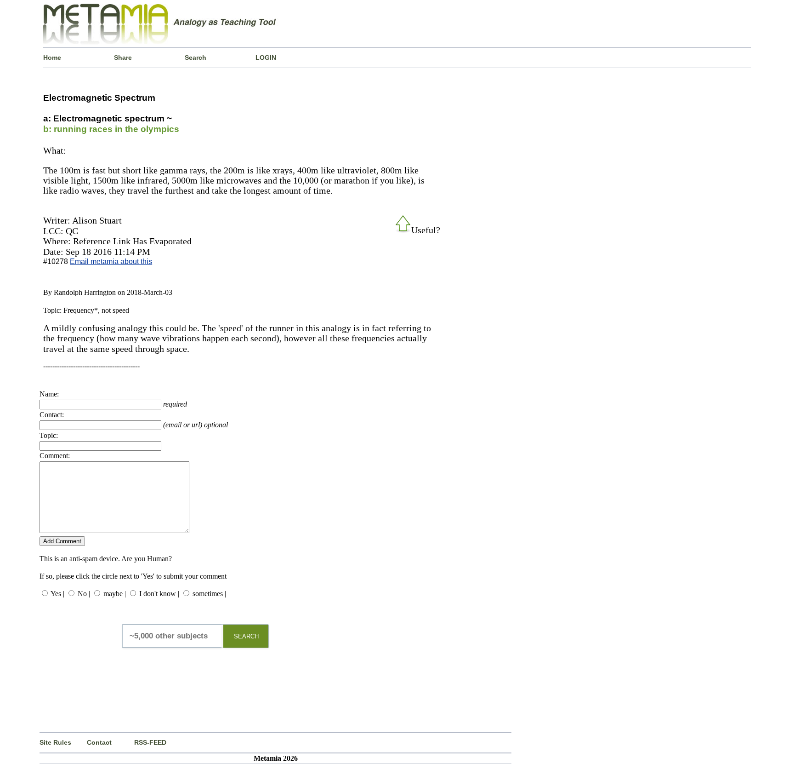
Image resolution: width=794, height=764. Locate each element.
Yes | (57, 593)
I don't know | (159, 593)
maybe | (114, 593)
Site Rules (55, 742)
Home (52, 57)
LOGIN (265, 57)
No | (84, 593)
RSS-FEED (150, 742)
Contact (99, 742)
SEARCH (246, 636)
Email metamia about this (111, 261)
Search (195, 57)
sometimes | (209, 593)
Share (123, 57)
